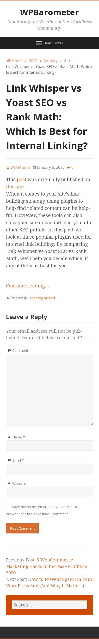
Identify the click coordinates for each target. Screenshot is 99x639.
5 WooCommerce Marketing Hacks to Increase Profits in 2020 (46, 566)
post (21, 179)
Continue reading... (27, 286)
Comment (20, 350)
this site (15, 187)
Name (18, 437)
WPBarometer (49, 12)
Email (18, 460)
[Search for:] (49, 604)
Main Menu (54, 42)
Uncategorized (41, 298)
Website (19, 483)
